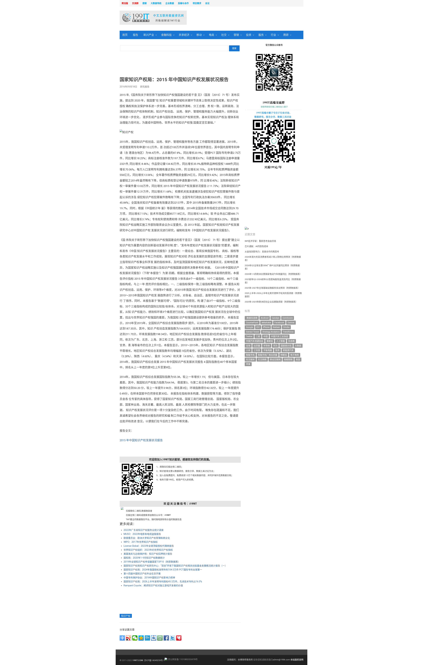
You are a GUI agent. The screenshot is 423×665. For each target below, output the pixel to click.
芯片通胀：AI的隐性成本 (256, 246)
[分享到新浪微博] (128, 638)
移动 (199, 34)
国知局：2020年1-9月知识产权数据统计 (144, 557)
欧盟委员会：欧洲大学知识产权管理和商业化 (147, 538)
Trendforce (288, 332)
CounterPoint (252, 322)
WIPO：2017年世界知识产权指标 (141, 542)
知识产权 (125, 616)
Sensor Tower (252, 332)
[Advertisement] (253, 18)
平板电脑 (267, 350)
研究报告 (144, 86)
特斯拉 (284, 355)
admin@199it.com (281, 659)
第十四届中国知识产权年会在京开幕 (142, 573)
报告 (135, 34)
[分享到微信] (134, 638)
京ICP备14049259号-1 (154, 660)
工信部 (257, 350)
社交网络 (262, 359)
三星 (258, 336)
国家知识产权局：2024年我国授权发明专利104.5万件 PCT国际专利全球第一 (163, 569)
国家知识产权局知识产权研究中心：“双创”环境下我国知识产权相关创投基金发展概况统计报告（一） (175, 565)
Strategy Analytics (271, 332)
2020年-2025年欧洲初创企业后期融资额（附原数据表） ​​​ (271, 301)
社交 (224, 34)
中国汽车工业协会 (279, 336)
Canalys (275, 318)
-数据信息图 (251, 318)
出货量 (257, 345)
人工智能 (280, 341)
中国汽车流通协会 (254, 341)
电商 (211, 34)
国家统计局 (286, 345)
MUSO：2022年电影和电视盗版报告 (142, 534)
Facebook (279, 322)
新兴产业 (148, 34)
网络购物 (288, 359)
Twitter (249, 336)
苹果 (248, 364)
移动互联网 (275, 359)
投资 (248, 34)
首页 (125, 34)
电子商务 (294, 355)
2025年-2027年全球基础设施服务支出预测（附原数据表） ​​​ (272, 288)
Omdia (286, 327)
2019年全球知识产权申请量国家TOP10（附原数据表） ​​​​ (152, 561)
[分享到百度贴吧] (153, 638)
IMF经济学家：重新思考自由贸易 (260, 241)
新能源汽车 (288, 350)
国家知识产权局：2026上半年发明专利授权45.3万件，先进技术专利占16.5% (163, 581)
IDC (258, 327)
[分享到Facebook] (166, 638)
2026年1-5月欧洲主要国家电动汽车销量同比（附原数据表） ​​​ (273, 274)
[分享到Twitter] (172, 638)
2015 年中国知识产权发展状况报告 (141, 440)
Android (265, 318)
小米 (248, 350)
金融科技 (166, 34)
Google (249, 327)
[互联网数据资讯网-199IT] (141, 18)
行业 (273, 34)
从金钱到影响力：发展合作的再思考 (262, 251)
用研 (285, 34)
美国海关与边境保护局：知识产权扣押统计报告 (148, 553)
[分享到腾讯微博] (147, 638)
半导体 (266, 345)
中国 (265, 336)
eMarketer (266, 322)
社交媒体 (250, 359)
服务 (261, 34)
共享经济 (184, 34)
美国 (298, 359)
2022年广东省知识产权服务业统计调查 (144, 530)
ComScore (288, 318)
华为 (275, 345)
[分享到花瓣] (178, 638)
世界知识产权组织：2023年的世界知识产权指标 (148, 550)
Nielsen (276, 327)
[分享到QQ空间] (141, 638)
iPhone (266, 327)
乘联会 (270, 341)
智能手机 (250, 355)
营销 (236, 34)
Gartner (291, 322)
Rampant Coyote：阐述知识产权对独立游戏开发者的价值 (153, 585)
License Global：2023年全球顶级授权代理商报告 (149, 546)
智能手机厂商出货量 (267, 355)
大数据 (298, 345)
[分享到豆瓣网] (160, 638)
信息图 (291, 341)
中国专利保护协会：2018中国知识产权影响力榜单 (149, 577)
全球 (248, 345)
